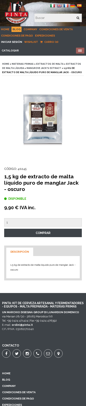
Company (30, 29)
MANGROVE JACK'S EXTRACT (44, 68)
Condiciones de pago (17, 35)
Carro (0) (51, 41)
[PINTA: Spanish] (79, 7)
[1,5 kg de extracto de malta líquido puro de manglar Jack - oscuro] (43, 121)
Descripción (19, 251)
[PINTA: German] (72, 7)
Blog (16, 29)
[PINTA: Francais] (65, 7)
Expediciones (45, 35)
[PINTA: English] (59, 7)
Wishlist (31, 41)
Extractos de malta (49, 64)
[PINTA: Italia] (52, 7)
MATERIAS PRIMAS (23, 64)
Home (5, 29)
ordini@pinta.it (22, 324)
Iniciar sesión (11, 41)
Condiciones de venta (56, 29)
